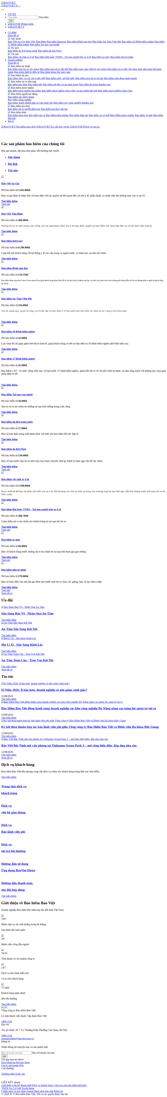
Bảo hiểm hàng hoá (18, 115)
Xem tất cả (13, 35)
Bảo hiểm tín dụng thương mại (95, 84)
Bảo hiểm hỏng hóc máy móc (55, 72)
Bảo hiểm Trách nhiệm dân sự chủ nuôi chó (30, 102)
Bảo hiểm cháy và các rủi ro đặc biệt (26, 78)
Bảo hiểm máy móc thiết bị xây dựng (87, 69)
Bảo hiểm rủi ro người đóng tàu (24, 109)
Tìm (11, 21)
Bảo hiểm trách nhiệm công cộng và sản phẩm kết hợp (70, 90)
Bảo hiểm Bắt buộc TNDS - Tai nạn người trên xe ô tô (63, 57)
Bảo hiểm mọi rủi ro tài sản (89, 78)
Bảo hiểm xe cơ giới (99, 115)
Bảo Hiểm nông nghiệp (122, 115)
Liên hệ (16, 1085)
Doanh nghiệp (15, 60)
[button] (15, 1062)
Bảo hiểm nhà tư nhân (121, 57)
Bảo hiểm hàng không (57, 115)
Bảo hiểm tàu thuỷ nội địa (54, 109)
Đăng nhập (28, 24)
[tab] (87, 157)
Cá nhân (12, 32)
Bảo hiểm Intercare (56, 41)
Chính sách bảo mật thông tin (48, 1091)
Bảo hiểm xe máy (101, 57)
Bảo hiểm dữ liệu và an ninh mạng (60, 84)
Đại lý (11, 121)
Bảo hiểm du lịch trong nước (22, 50)
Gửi (4, 1056)
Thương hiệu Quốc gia (13, 1073)
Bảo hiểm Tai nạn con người (44, 44)
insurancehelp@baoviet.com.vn (17, 1038)
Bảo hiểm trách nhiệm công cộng (115, 90)
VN (10, 14)
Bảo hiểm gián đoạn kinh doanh (120, 78)
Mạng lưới (26, 1085)
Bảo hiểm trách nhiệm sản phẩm (24, 90)
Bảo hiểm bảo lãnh (17, 84)
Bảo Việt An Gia (16, 41)
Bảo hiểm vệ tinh (143, 115)
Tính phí (5, 204)
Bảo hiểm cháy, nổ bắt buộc (60, 78)
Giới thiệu (6, 1085)
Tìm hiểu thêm (8, 619)
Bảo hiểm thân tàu (78, 115)
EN (14, 14)
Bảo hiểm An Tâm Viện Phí (106, 41)
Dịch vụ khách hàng (42, 1085)
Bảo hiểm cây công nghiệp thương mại (73, 102)
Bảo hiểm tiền (35, 84)
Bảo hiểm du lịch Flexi (49, 50)
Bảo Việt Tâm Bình (36, 41)
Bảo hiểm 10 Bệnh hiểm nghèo (138, 41)
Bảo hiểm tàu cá (37, 115)
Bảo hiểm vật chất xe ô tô (21, 57)
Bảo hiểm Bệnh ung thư (79, 41)
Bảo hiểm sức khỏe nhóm (21, 97)
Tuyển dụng (28, 1088)
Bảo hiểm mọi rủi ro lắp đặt (54, 69)
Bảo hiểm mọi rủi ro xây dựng (23, 69)
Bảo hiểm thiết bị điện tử (27, 72)
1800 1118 (6, 1021)
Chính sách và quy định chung (17, 1091)
